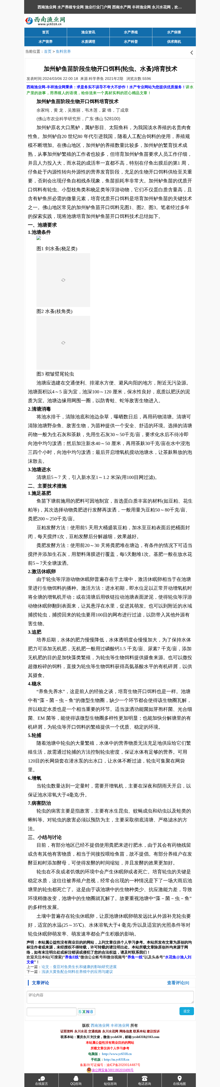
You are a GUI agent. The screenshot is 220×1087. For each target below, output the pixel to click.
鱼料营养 (63, 51)
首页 (48, 51)
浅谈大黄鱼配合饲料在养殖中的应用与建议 (77, 971)
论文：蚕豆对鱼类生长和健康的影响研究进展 (79, 967)
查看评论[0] (178, 982)
